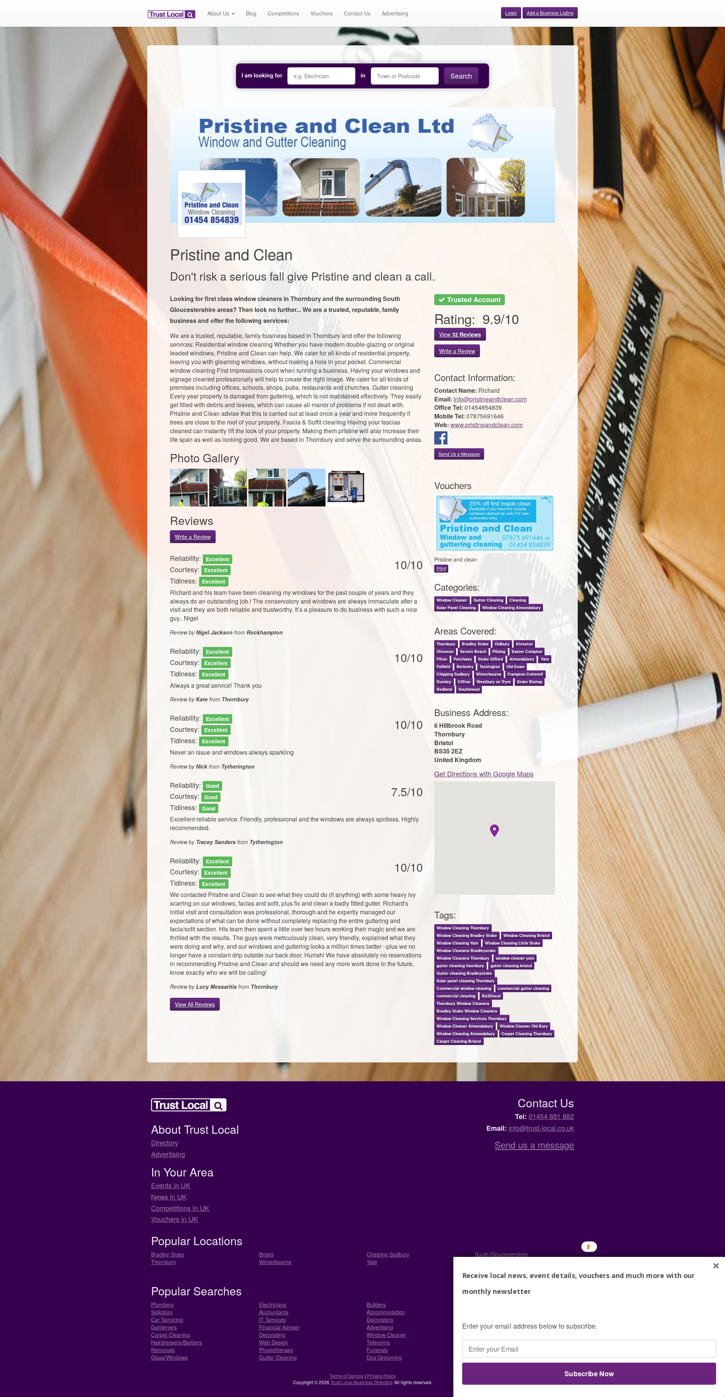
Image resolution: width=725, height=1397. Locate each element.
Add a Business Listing (550, 12)
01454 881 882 (551, 1116)
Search (461, 75)
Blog (251, 13)
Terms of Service (347, 1375)
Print (441, 568)
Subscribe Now (589, 1373)
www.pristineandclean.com (486, 424)
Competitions (283, 13)
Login (511, 12)
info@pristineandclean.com (490, 399)
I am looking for (262, 75)
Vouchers (321, 13)
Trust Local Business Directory (361, 1382)
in (363, 75)
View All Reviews (195, 1004)
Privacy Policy (381, 1375)
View (460, 334)
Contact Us (357, 13)
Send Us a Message (459, 454)
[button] (589, 1283)
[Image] (189, 486)
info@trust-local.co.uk (541, 1128)
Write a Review (193, 536)
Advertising (395, 13)
